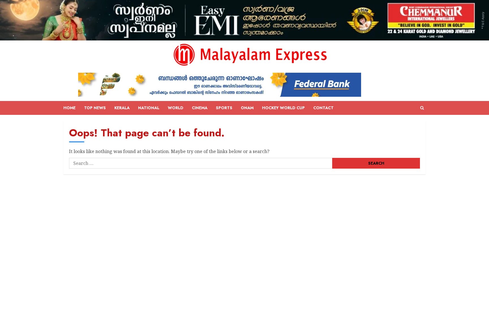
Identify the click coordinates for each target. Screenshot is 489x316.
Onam (247, 108)
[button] (422, 108)
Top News (95, 108)
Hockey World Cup (283, 108)
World (175, 108)
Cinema (199, 108)
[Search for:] (200, 163)
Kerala (122, 108)
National (148, 108)
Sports (224, 108)
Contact (323, 108)
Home (69, 108)
